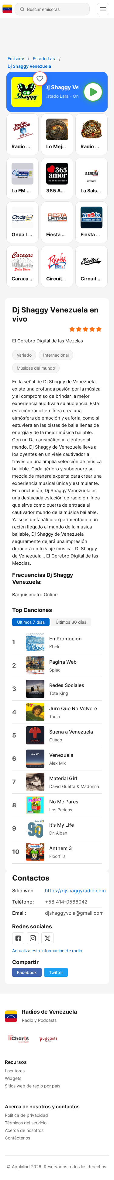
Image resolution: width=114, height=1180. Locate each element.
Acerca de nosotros (24, 1130)
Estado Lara (45, 58)
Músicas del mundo (36, 368)
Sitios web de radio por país (32, 1085)
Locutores (15, 1070)
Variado (24, 355)
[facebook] (18, 938)
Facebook (27, 972)
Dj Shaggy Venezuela (29, 66)
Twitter (56, 972)
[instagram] (33, 938)
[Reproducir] (93, 92)
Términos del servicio (26, 1122)
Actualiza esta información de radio (47, 950)
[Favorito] (40, 78)
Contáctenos (17, 1137)
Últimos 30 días (71, 622)
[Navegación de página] (103, 9)
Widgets (13, 1078)
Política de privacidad (26, 1115)
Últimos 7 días (31, 622)
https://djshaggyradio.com (75, 890)
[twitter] (47, 938)
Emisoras (16, 58)
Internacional (56, 355)
